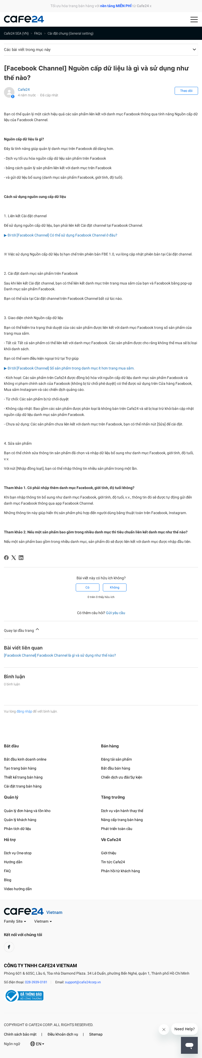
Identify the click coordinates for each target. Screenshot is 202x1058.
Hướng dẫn (13, 862)
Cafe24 (24, 89)
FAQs (38, 33)
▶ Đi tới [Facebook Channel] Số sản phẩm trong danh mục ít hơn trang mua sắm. (69, 368)
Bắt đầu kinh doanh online (25, 759)
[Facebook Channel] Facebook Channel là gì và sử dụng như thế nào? (60, 655)
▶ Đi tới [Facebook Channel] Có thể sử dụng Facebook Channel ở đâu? (60, 235)
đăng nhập (24, 711)
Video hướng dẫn (18, 889)
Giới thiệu (108, 853)
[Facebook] (6, 557)
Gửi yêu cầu (115, 613)
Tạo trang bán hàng (20, 768)
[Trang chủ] (24, 21)
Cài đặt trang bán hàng (23, 786)
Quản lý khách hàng (20, 820)
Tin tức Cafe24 (113, 862)
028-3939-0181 (36, 982)
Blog (7, 880)
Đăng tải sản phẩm (116, 759)
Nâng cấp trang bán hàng (122, 820)
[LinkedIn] (21, 557)
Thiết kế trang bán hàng (23, 777)
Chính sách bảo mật (20, 1034)
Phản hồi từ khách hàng (120, 871)
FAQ (7, 871)
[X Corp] (13, 557)
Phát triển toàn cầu (116, 829)
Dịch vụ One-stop (18, 853)
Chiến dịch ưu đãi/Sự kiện (121, 777)
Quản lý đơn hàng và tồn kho (27, 811)
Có (87, 587)
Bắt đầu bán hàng (115, 768)
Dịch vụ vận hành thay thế (122, 811)
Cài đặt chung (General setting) (70, 33)
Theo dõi (186, 91)
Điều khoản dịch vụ (63, 1034)
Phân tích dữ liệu (17, 829)
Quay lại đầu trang (19, 630)
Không (114, 587)
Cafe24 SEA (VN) (16, 33)
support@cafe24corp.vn (83, 982)
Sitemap (96, 1034)
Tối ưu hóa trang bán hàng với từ (99, 6)
